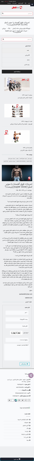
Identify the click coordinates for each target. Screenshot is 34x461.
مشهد (17, 158)
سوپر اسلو (30, 158)
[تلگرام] (22, 400)
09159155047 (20, 385)
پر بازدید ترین (17, 72)
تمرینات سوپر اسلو (11, 158)
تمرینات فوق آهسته (23, 158)
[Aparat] (19, 400)
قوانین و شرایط (25, 434)
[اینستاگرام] (26, 400)
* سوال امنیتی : (25, 333)
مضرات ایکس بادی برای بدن (25, 98)
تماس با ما (15, 3)
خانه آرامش (6, 161)
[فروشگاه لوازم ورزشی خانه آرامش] (17, 8)
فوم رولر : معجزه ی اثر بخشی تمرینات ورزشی (21, 124)
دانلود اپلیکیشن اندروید (23, 420)
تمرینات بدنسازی (12, 161)
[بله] (16, 400)
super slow (29, 161)
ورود (27, 440)
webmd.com (28, 298)
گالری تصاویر (20, 3)
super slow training (21, 161)
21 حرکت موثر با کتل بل (26, 150)
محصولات (26, 423)
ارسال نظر (23, 364)
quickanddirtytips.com (25, 294)
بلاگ (25, 3)
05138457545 (20, 387)
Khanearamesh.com (20, 393)
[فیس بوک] (29, 400)
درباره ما (9, 3)
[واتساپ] (12, 400)
